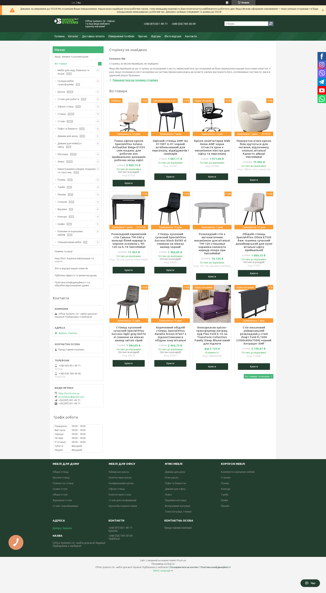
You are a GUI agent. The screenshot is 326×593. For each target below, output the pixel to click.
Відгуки (156, 36)
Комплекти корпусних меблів (70, 233)
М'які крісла (171, 477)
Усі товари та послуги (257, 376)
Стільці (62, 114)
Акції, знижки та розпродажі (71, 56)
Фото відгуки (173, 36)
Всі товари (61, 63)
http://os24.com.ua (68, 393)
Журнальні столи (62, 500)
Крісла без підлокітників (123, 506)
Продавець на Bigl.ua (163, 564)
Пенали (62, 194)
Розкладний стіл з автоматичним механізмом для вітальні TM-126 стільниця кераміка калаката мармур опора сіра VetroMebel (212, 243)
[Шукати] (270, 23)
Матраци (63, 154)
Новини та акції (64, 251)
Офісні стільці (66, 106)
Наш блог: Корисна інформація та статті (74, 260)
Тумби (61, 187)
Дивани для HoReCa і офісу (70, 145)
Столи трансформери (65, 506)
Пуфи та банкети (67, 128)
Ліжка (61, 161)
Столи (61, 121)
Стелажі (62, 201)
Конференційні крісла (121, 483)
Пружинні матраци (175, 500)
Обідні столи (60, 494)
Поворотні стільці (63, 483)
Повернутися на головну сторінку (135, 80)
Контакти (191, 36)
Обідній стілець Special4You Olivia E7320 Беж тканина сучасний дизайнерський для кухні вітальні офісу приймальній (254, 242)
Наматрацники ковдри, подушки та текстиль (76, 171)
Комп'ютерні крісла (120, 477)
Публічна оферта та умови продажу (76, 275)
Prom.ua (181, 560)
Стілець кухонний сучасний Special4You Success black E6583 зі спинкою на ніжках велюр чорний (170, 240)
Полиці (61, 179)
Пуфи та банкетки (175, 483)
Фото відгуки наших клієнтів (71, 268)
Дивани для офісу (175, 488)
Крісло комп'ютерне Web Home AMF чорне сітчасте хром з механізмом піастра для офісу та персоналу (212, 147)
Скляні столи (60, 488)
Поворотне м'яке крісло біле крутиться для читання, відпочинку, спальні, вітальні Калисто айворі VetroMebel (254, 148)
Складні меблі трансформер (66, 83)
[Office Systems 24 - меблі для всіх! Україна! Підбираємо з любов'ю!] (67, 23)
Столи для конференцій (122, 500)
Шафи (61, 224)
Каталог (73, 36)
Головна (60, 36)
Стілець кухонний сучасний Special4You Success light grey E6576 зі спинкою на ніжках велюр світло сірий (128, 334)
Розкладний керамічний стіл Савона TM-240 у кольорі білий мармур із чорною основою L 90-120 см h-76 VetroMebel (128, 240)
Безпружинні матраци (177, 506)
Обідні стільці (61, 471)
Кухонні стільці (61, 477)
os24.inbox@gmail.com (71, 396)
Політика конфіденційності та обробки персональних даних (72, 284)
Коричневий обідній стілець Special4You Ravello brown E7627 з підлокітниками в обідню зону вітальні (170, 334)
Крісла (61, 91)
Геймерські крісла (119, 471)
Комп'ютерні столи (120, 494)
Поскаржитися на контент (184, 567)
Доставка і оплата (93, 36)
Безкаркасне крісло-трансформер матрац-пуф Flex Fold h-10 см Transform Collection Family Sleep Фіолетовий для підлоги (212, 335)
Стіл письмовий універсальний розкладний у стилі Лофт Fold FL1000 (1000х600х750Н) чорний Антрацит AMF (253, 335)
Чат (313, 583)
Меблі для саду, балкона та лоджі (73, 72)
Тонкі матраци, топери (178, 511)
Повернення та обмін (121, 36)
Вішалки (62, 209)
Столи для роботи (68, 99)
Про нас (143, 36)
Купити (129, 183)
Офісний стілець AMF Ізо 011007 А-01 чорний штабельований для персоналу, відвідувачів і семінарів (170, 147)
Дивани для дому (68, 136)
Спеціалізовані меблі (69, 242)
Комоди (62, 216)
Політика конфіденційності (216, 567)
